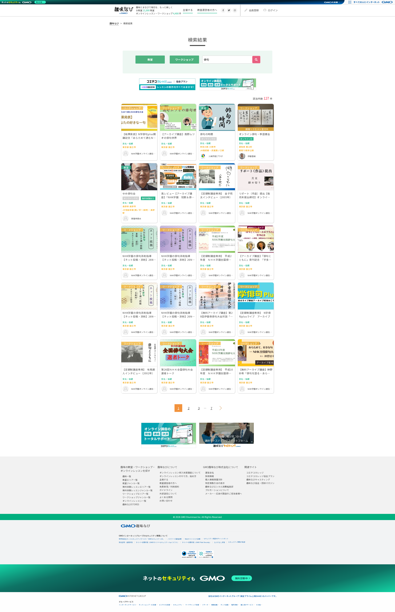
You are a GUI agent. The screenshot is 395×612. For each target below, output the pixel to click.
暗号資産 (234, 605)
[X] (229, 10)
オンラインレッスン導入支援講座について (180, 472)
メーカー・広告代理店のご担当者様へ (223, 493)
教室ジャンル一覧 (131, 483)
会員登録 (254, 10)
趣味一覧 (127, 476)
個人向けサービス (247, 605)
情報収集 (214, 605)
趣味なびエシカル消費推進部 (219, 486)
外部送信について (168, 493)
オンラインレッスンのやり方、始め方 (178, 476)
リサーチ (205, 605)
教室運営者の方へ (207, 10)
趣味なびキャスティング (258, 479)
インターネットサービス (127, 605)
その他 (258, 605)
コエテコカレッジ (255, 472)
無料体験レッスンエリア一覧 (137, 486)
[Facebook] (223, 10)
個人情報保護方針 (213, 479)
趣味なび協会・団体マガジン (260, 483)
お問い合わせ (166, 500)
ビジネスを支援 (164, 605)
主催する (188, 10)
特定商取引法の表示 (215, 483)
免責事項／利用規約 (169, 486)
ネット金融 (224, 605)
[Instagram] (234, 10)
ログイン (273, 10)
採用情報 (209, 476)
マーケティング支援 (192, 605)
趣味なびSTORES (131, 504)
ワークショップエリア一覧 (135, 493)
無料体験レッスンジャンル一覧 (138, 490)
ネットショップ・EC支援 (147, 605)
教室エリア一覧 (130, 479)
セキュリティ (177, 605)
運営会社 (209, 472)
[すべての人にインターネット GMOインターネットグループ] (373, 2)
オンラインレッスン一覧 (134, 500)
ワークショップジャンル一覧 (136, 497)
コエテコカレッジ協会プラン (260, 476)
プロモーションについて (217, 490)
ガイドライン (166, 490)
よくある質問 (166, 497)
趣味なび (114, 23)
